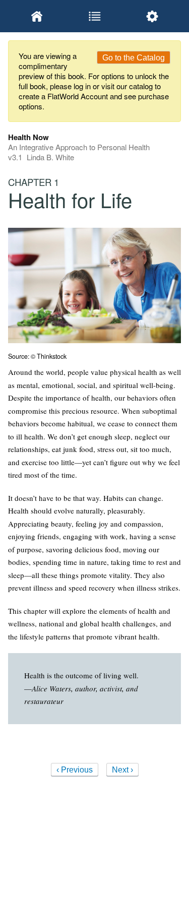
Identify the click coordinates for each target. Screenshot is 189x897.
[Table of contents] (94, 16)
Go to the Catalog (133, 57)
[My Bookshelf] (37, 16)
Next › (122, 769)
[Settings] (152, 16)
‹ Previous (74, 769)
